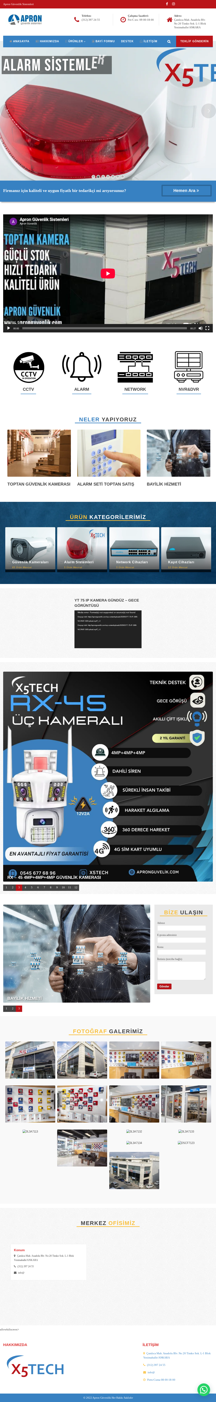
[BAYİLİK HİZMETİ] (178, 454)
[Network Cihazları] (134, 549)
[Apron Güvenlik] (26, 19)
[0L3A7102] (134, 1061)
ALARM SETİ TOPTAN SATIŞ (105, 484)
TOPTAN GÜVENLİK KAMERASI (38, 484)
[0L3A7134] (134, 1144)
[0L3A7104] (30, 1105)
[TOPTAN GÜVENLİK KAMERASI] (39, 454)
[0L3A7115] (82, 1149)
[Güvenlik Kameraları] (30, 549)
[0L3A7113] (30, 1133)
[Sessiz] (200, 328)
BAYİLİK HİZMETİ (164, 484)
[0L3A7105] (82, 1105)
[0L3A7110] (186, 1105)
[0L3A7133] (186, 1133)
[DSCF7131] (134, 1172)
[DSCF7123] (186, 1144)
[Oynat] (9, 328)
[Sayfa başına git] (208, 1396)
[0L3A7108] (82, 1061)
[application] (108, 273)
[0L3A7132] (134, 1133)
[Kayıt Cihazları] (186, 549)
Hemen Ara (185, 190)
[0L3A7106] (134, 1105)
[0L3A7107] (30, 1061)
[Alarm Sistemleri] (82, 549)
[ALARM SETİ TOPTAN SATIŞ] (109, 454)
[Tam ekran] (207, 328)
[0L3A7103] (186, 1061)
